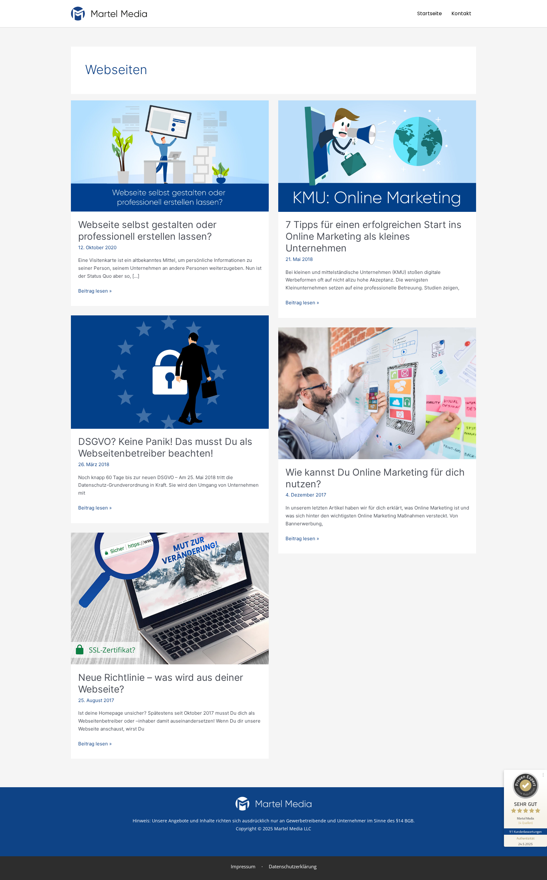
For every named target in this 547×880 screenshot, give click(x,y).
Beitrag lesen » (95, 290)
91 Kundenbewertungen (525, 831)
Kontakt (461, 13)
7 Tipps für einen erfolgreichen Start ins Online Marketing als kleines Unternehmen (374, 236)
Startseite (429, 13)
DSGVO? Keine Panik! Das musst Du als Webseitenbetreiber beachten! (165, 447)
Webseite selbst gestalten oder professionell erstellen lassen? (147, 230)
